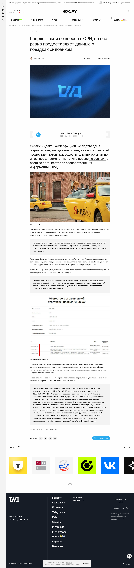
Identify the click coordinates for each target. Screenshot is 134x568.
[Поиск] (129, 11)
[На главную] (70, 11)
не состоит (97, 159)
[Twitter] (50, 438)
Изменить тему (119, 508)
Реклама (77, 500)
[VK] (45, 438)
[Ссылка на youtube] (2, 16)
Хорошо (86, 563)
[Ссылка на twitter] (2, 19)
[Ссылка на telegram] (2, 3)
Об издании (77, 497)
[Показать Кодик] (129, 556)
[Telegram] (41, 438)
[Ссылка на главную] (14, 499)
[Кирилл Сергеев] (31, 58)
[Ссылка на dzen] (2, 13)
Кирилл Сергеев (39, 58)
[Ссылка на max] (2, 9)
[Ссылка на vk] (2, 6)
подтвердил (91, 146)
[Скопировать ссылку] (55, 438)
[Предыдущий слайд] (124, 447)
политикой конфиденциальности (119, 515)
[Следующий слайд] (129, 447)
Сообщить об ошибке (120, 500)
